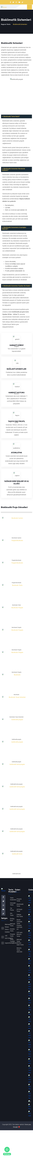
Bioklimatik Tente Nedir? (12, 116)
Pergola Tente (12, 935)
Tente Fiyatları (12, 940)
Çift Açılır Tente (19, 910)
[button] (2, 95)
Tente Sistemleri (12, 899)
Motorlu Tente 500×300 (19, 950)
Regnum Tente (5, 24)
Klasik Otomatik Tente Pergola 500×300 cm (19, 924)
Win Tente (11, 914)
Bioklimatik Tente (20, 905)
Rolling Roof (12, 919)
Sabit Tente (20, 945)
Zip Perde (12, 909)
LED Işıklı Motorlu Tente (19, 934)
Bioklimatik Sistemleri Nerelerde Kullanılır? (13, 169)
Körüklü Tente (12, 930)
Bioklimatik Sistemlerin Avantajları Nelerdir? (14, 228)
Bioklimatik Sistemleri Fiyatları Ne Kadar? (17, 286)
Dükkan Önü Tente (20, 915)
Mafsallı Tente (12, 925)
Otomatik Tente (12, 904)
